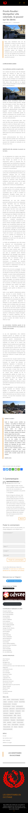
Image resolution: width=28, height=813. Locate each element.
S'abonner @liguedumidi (14, 581)
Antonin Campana (15, 699)
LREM (15, 715)
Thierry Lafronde (6, 726)
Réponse (22, 518)
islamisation (5, 713)
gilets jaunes (12, 708)
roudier (4, 724)
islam (23, 711)
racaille (14, 722)
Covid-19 (16, 701)
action (4, 699)
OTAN (4, 722)
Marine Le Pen (13, 717)
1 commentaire (16, 22)
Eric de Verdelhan (6, 706)
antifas (8, 699)
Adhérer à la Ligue (7, 742)
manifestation (6, 717)
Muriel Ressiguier (20, 720)
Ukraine (15, 726)
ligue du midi (17, 713)
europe (13, 706)
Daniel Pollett (22, 701)
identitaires (12, 711)
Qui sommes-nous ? (7, 738)
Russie (9, 724)
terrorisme (22, 724)
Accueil (4, 736)
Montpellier (13, 720)
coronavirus (10, 701)
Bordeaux (22, 699)
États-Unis (21, 726)
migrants (19, 717)
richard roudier (20, 722)
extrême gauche (19, 706)
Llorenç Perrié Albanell (7, 715)
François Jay (5, 708)
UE (12, 726)
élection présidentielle (7, 729)
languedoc (12, 713)
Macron (19, 715)
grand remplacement (20, 708)
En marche (14, 704)
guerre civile (5, 711)
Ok (14, 810)
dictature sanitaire (7, 704)
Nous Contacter (6, 740)
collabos (5, 701)
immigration (18, 711)
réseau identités (15, 724)
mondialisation (6, 720)
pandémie (9, 722)
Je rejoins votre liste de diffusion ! (12, 604)
